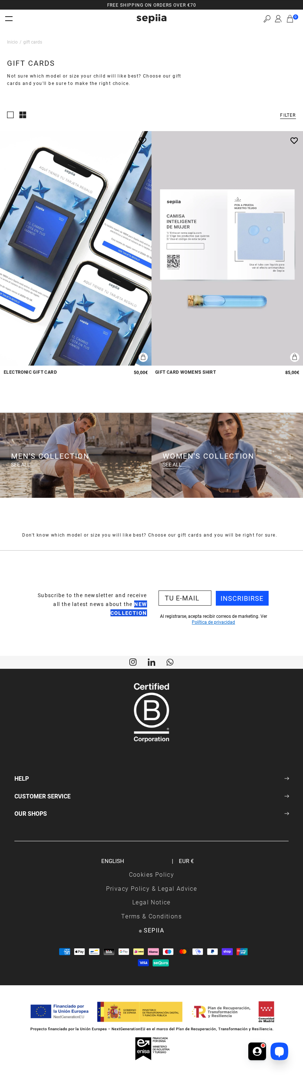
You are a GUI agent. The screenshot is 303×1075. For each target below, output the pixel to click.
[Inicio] (151, 18)
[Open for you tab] (257, 1049)
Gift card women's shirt (185, 372)
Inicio (12, 42)
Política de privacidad (213, 622)
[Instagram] (133, 661)
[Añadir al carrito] (143, 357)
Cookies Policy (151, 874)
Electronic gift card (30, 372)
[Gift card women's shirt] (227, 248)
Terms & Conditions (151, 916)
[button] (267, 18)
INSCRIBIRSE (242, 598)
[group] (151, 5)
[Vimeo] (151, 661)
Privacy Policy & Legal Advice (151, 888)
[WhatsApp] (170, 661)
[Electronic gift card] (76, 248)
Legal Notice (151, 902)
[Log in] (278, 19)
